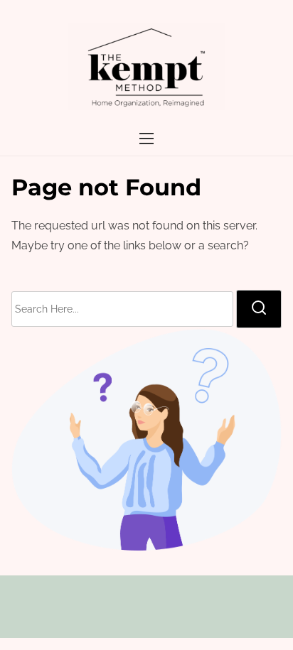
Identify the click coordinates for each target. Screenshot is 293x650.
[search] (259, 309)
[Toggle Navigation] (146, 138)
